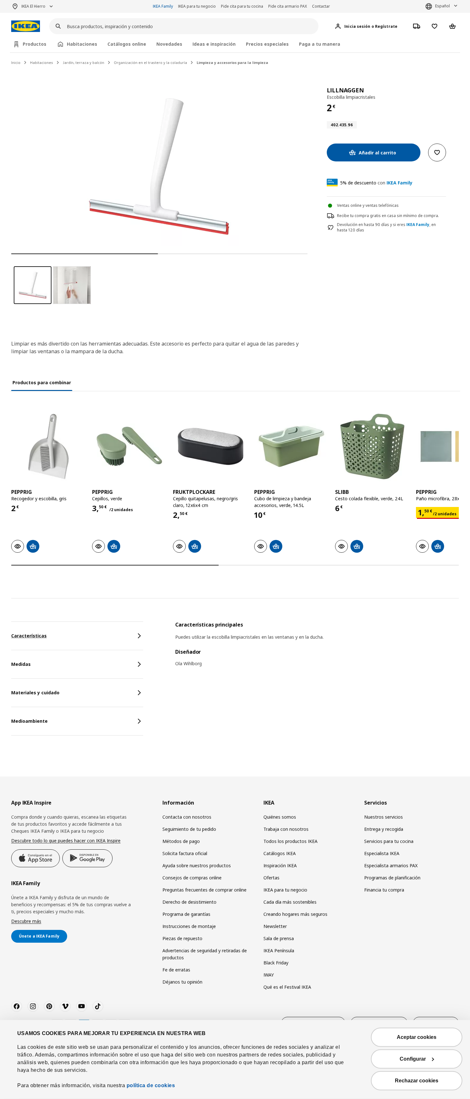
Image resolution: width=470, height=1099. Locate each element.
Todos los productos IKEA (290, 841)
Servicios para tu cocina (388, 841)
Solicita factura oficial (184, 853)
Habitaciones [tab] (82, 44)
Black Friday (275, 963)
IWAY (268, 975)
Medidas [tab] (21, 664)
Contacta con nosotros (186, 817)
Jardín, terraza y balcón (83, 62)
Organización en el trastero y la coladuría (150, 62)
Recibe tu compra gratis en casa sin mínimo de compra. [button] (388, 215)
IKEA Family (163, 6)
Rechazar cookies (416, 1080)
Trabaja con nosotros (286, 829)
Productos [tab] (34, 44)
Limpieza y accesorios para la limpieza (232, 62)
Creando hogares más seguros (295, 914)
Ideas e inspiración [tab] (214, 44)
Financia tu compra (384, 890)
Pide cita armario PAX (287, 6)
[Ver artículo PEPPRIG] (48, 446)
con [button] (376, 183)
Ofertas (271, 878)
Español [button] (442, 6)
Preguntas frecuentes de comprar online (204, 890)
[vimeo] (65, 1006)
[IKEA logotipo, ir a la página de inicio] (25, 26)
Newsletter (275, 926)
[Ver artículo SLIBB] (372, 446)
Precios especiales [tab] (267, 44)
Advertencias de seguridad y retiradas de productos (204, 954)
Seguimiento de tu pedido (189, 829)
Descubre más (26, 921)
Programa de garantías (186, 914)
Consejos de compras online (192, 878)
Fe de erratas (176, 970)
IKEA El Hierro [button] (33, 6)
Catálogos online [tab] (126, 44)
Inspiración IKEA (280, 865)
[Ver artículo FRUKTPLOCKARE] (210, 446)
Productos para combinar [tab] (41, 382)
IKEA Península (278, 950)
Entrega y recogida (383, 829)
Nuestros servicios (383, 817)
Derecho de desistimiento (189, 902)
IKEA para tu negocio (197, 6)
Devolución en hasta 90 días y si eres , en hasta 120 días (386, 227)
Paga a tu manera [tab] (319, 44)
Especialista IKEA (381, 853)
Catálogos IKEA (279, 853)
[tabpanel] (317, 648)
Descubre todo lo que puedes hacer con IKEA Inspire (66, 841)
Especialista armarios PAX (391, 865)
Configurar (413, 1059)
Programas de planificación (392, 878)
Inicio (15, 62)
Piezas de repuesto (182, 938)
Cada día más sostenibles (290, 902)
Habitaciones (41, 62)
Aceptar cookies (416, 1037)
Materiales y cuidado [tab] (35, 693)
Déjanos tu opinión (182, 982)
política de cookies (151, 1085)
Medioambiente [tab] (29, 721)
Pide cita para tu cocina (242, 6)
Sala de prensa (278, 938)
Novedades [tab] (169, 44)
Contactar (321, 6)
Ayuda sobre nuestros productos (196, 865)
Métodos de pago (181, 841)
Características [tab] (29, 636)
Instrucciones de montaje (189, 926)
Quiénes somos (279, 817)
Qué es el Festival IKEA (287, 987)
